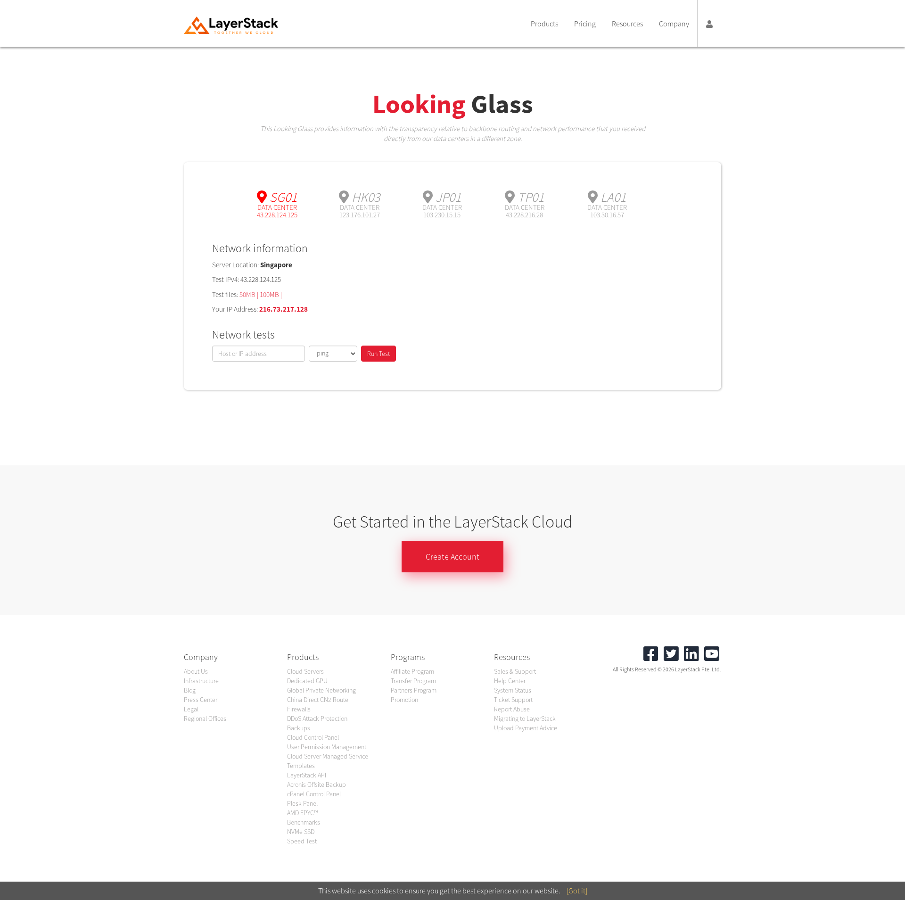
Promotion (404, 699)
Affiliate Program (412, 671)
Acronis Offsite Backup (316, 784)
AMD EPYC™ (302, 813)
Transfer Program (413, 681)
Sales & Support (515, 671)
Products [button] (544, 23)
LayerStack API (306, 775)
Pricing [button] (585, 23)
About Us (196, 671)
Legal (191, 709)
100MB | (271, 294)
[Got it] (577, 890)
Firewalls (299, 709)
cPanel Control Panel (314, 794)
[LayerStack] (231, 25)
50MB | (249, 294)
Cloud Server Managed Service (327, 756)
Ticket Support (513, 699)
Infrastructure (201, 681)
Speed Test (302, 841)
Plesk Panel (302, 803)
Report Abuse (512, 709)
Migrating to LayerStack (525, 718)
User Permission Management (326, 747)
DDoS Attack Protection (317, 718)
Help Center (510, 681)
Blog (190, 690)
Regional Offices (205, 718)
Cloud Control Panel (313, 737)
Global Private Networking (321, 690)
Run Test (378, 353)
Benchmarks (303, 822)
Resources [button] (627, 23)
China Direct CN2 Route (317, 699)
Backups (298, 728)
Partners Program (413, 690)
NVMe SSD (300, 831)
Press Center (200, 699)
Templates (301, 765)
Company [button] (674, 23)
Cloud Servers (305, 671)
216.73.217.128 (283, 309)
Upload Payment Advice (525, 728)
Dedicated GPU (307, 681)
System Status (512, 690)
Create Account (452, 556)
